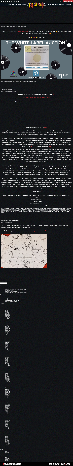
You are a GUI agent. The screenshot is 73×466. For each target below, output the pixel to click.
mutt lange (61, 210)
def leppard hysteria (50, 208)
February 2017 (7, 427)
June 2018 (6, 410)
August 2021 (7, 370)
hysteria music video (14, 210)
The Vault (23, 5)
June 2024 (6, 333)
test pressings (23, 81)
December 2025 (7, 314)
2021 (9, 81)
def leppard (23, 208)
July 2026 (6, 307)
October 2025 (7, 316)
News (9, 5)
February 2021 (7, 376)
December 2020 (7, 378)
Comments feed (7, 459)
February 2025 (7, 325)
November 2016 (7, 430)
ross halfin (24, 211)
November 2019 (7, 392)
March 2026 (6, 311)
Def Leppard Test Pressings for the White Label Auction (13, 26)
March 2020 (6, 388)
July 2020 (6, 383)
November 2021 (7, 366)
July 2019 (6, 396)
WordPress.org (7, 460)
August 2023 (7, 344)
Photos (48, 5)
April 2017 (6, 425)
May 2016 (6, 437)
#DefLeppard (68, 5)
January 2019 (7, 403)
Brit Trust (14, 81)
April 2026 (6, 310)
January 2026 (7, 313)
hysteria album (46, 209)
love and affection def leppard (47, 210)
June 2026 (6, 308)
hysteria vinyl (29, 210)
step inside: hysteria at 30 (43, 211)
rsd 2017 (7, 271)
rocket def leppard (19, 211)
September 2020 (7, 381)
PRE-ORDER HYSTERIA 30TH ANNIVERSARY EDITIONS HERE (36, 98)
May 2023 (6, 347)
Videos (52, 5)
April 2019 (6, 399)
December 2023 (7, 340)
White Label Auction (23, 31)
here (45, 127)
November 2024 (7, 328)
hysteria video (24, 210)
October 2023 (7, 342)
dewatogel (6, 299)
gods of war (39, 209)
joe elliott (32, 210)
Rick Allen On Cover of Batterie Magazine (11, 291)
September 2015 (7, 445)
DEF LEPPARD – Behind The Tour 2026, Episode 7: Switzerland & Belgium (16, 289)
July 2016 (6, 435)
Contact (68, 464)
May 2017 (6, 424)
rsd (5, 271)
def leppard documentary (35, 208)
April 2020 (6, 387)
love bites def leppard (56, 210)
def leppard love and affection (58, 208)
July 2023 (6, 345)
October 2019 (7, 393)
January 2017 (7, 428)
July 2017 (6, 422)
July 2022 (6, 358)
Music (19, 5)
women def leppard (64, 211)
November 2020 (7, 379)
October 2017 (7, 419)
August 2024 (7, 331)
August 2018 (7, 408)
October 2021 (7, 367)
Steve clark (58, 211)
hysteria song (20, 210)
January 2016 (7, 441)
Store (16, 5)
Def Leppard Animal (28, 208)
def (20, 208)
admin (15, 91)
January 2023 (7, 351)
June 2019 (6, 397)
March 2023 (6, 349)
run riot (27, 211)
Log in (6, 457)
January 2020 (7, 390)
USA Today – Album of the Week (14, 298)
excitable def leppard (34, 209)
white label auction (33, 81)
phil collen (65, 210)
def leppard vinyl (18, 81)
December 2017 (7, 417)
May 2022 (6, 360)
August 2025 (7, 318)
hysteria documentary (7, 210)
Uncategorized (7, 452)
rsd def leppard (11, 271)
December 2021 (7, 365)
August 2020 (7, 382)
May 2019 (6, 398)
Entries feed (7, 458)
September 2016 (7, 433)
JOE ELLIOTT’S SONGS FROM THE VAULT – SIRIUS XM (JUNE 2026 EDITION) (16, 292)
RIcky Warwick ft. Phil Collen (9, 290)
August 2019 (7, 395)
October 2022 (7, 355)
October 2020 (7, 380)
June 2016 (6, 436)
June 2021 (6, 372)
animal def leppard (11, 208)
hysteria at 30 (51, 209)
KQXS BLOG (6, 301)
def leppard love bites (66, 208)
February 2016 (7, 440)
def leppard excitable (43, 208)
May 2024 (6, 334)
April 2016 (6, 438)
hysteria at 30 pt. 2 (63, 209)
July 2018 (6, 409)
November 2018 (7, 405)
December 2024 (7, 327)
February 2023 (7, 350)
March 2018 (6, 413)
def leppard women (21, 209)
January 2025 (7, 326)
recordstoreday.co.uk (44, 231)
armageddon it (17, 208)
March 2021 (6, 375)
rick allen (7, 211)
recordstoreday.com (32, 231)
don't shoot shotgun (27, 209)
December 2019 (7, 391)
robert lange (14, 211)
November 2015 (7, 443)
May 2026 (6, 309)
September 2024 (7, 330)
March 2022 (6, 362)
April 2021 (6, 374)
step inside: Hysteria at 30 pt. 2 (52, 211)
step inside (30, 211)
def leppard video (9, 209)
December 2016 (7, 429)
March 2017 (6, 426)
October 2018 (7, 406)
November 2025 (7, 315)
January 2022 (7, 364)
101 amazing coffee (8, 297)
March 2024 (6, 336)
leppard (35, 210)
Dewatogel (6, 298)
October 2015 (7, 444)
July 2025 (6, 319)
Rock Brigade (61, 5)
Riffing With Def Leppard (15, 297)
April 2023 (6, 348)
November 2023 (7, 341)
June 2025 (6, 320)
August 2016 (7, 434)
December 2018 (7, 404)
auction (11, 81)
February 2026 (7, 312)
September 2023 (7, 343)
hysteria (42, 209)
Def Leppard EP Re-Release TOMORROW (10, 220)
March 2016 (6, 439)
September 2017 (7, 420)
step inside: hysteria (36, 211)
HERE (34, 37)
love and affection (40, 210)
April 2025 (6, 323)
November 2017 (7, 418)
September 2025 (7, 317)
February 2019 (7, 402)
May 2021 (6, 373)
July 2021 (6, 371)
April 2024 (6, 335)
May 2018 (6, 411)
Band (56, 5)
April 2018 (6, 412)
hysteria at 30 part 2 (56, 209)
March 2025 (6, 324)
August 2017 (7, 421)
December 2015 (7, 442)
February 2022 (7, 363)
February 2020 (7, 389)
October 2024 (7, 329)
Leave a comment (22, 271)
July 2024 (6, 332)
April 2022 (6, 361)
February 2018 (7, 414)
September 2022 (7, 356)
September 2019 (7, 394)
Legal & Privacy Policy (54, 464)
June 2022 (6, 359)
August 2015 (7, 446)
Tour (13, 5)
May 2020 (6, 386)
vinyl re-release (16, 271)
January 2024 (7, 339)
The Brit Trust (28, 81)
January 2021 (7, 377)
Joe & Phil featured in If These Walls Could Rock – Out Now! (14, 288)
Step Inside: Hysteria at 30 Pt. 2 (8, 89)
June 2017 (6, 423)
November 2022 (7, 354)
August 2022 (7, 357)
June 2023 (6, 346)
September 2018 (7, 407)
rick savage (10, 211)
